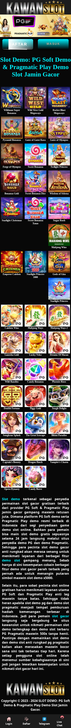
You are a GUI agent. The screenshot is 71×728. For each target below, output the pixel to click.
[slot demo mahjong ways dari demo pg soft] (35, 316)
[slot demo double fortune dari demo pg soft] (12, 396)
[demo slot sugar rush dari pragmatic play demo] (59, 208)
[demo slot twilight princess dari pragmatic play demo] (59, 154)
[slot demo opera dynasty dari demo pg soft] (12, 477)
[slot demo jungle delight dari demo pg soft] (59, 396)
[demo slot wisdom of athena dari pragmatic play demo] (59, 181)
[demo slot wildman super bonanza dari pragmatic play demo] (12, 98)
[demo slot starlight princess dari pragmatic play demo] (59, 289)
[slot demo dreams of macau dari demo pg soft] (59, 342)
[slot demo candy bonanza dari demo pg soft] (35, 369)
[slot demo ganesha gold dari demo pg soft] (12, 342)
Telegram (44, 723)
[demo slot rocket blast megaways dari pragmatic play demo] (59, 98)
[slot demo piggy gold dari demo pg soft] (35, 396)
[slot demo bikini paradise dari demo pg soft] (59, 423)
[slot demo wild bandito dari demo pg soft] (12, 369)
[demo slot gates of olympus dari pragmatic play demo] (59, 128)
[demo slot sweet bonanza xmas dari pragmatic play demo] (35, 208)
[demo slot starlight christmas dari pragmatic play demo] (12, 208)
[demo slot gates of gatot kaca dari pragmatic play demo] (35, 128)
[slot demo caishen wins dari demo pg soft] (12, 316)
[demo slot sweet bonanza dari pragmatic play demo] (35, 154)
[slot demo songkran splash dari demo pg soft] (12, 423)
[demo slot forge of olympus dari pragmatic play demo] (12, 154)
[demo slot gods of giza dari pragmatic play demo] (59, 262)
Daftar (17, 44)
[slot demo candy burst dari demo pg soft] (35, 477)
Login (9, 723)
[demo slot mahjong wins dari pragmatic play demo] (59, 235)
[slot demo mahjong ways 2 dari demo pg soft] (59, 316)
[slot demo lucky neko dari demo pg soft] (35, 342)
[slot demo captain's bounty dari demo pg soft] (12, 450)
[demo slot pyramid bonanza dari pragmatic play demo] (12, 128)
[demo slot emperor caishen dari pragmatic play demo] (12, 262)
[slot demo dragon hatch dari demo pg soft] (35, 450)
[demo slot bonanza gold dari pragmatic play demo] (12, 181)
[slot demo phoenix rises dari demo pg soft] (59, 369)
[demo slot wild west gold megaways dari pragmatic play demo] (35, 98)
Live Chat (59, 723)
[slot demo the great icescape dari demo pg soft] (35, 423)
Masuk (53, 43)
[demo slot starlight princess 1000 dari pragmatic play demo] (35, 262)
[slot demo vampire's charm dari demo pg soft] (59, 450)
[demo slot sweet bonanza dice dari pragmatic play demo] (35, 181)
